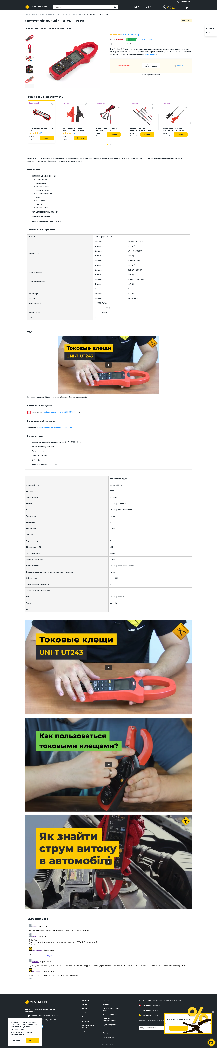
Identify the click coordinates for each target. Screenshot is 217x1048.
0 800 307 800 (147, 1000)
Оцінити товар (133, 35)
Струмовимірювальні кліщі (73, 14)
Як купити (106, 1029)
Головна (27, 14)
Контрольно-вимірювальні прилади (50, 14)
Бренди (152, 7)
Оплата (106, 1000)
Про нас (84, 1004)
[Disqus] (108, 951)
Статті (140, 7)
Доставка (106, 1004)
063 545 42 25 (147, 1015)
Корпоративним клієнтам (152, 75)
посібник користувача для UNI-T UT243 (59, 412)
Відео (69, 28)
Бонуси (105, 1033)
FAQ (83, 1031)
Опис (43, 28)
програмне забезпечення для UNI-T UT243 (56, 427)
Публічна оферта (109, 1025)
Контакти (85, 1000)
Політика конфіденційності (109, 1020)
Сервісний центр (109, 1037)
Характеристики (56, 28)
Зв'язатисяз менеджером (151, 65)
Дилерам (85, 1021)
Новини (84, 1009)
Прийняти (32, 1040)
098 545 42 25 (147, 1010)
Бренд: (112, 39)
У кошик (47, 138)
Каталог (34, 14)
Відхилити (17, 1040)
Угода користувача (110, 1014)
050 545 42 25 (147, 1005)
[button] (29, 86)
